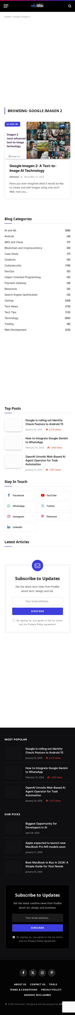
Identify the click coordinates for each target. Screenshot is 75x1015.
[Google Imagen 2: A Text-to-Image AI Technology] (37, 140)
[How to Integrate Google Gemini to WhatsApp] (13, 443)
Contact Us (37, 984)
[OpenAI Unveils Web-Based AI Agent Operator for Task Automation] (13, 461)
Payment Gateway (15, 282)
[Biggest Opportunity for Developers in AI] (13, 828)
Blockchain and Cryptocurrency (23, 247)
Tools (53, 984)
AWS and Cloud (14, 242)
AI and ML (12, 124)
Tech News (11, 306)
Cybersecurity (13, 265)
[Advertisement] (37, 62)
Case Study (11, 253)
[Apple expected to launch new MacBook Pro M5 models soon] (13, 847)
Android (9, 236)
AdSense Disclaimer (37, 995)
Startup (9, 300)
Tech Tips (10, 312)
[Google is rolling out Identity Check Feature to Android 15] (13, 425)
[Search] (69, 6)
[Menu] (6, 6)
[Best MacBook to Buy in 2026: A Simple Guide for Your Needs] (13, 867)
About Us (20, 984)
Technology (11, 318)
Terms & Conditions (24, 989)
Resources (11, 288)
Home (8, 16)
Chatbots (10, 259)
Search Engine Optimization (21, 294)
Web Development (15, 329)
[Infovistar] (37, 6)
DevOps (9, 271)
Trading (9, 323)
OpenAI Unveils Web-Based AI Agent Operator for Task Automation (45, 460)
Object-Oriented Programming (23, 277)
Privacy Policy (35, 624)
